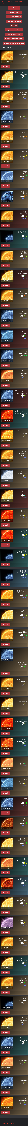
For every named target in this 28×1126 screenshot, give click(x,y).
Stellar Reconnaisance (14, 17)
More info (5, 66)
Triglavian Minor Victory (14, 30)
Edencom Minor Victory (14, 34)
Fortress (14, 25)
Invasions (19, 2)
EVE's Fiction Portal (9, 1123)
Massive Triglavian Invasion (14, 38)
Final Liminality (14, 8)
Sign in (10, 4)
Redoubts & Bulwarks (14, 21)
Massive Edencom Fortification (14, 43)
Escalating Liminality (14, 12)
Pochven (11, 2)
